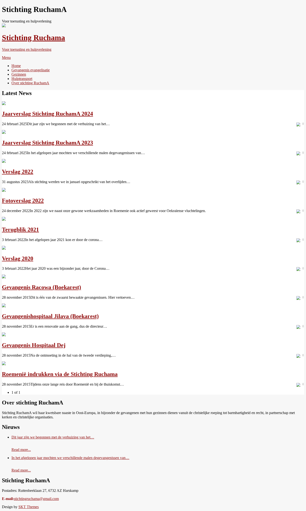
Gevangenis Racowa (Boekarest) (41, 287)
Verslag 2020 (17, 258)
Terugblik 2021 (20, 229)
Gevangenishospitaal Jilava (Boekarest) (50, 316)
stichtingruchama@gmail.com (36, 499)
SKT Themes (28, 507)
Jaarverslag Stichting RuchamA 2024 (47, 114)
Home (16, 66)
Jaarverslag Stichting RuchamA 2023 (47, 143)
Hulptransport (21, 79)
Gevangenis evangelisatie (30, 70)
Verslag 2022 (17, 171)
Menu (6, 58)
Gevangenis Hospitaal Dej (34, 345)
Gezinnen (18, 74)
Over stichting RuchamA (30, 83)
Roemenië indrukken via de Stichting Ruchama (60, 374)
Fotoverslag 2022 (23, 200)
